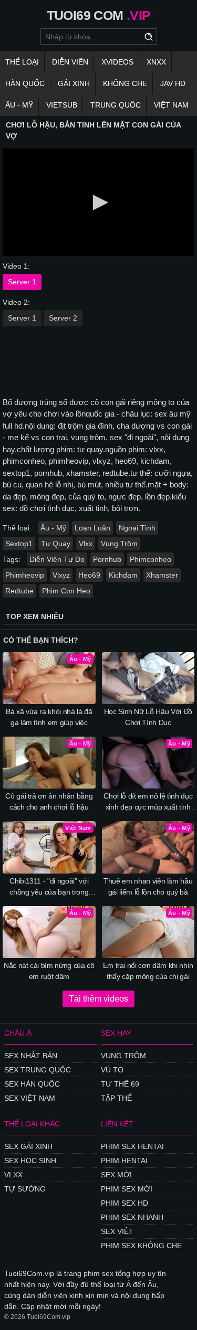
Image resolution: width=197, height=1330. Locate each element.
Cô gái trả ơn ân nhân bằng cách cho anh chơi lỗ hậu (48, 801)
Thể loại (22, 62)
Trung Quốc (115, 105)
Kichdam (123, 575)
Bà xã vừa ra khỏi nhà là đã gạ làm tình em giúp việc (49, 717)
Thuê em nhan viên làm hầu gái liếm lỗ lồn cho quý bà (147, 886)
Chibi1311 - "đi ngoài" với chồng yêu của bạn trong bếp (48, 887)
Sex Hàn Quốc (32, 1084)
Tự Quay (55, 543)
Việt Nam (171, 105)
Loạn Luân (92, 528)
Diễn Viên (70, 62)
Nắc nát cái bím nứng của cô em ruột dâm (49, 971)
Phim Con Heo (66, 591)
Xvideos (117, 62)
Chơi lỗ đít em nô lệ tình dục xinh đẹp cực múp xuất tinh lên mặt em (147, 802)
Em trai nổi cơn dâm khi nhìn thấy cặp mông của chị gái (148, 971)
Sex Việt (117, 1231)
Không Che (125, 83)
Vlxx (85, 543)
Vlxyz (61, 575)
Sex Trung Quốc (37, 1070)
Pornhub (107, 559)
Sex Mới (116, 1175)
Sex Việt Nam (29, 1098)
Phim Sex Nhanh (132, 1217)
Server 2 (63, 318)
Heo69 (89, 575)
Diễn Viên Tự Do (57, 559)
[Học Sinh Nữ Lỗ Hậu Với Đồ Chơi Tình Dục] (148, 678)
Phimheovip (24, 575)
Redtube (19, 591)
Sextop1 (19, 543)
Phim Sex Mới (126, 1189)
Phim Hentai (124, 1160)
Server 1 (22, 282)
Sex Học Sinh (30, 1160)
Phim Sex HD (124, 1203)
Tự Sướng (25, 1189)
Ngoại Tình (137, 528)
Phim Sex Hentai (132, 1146)
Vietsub (61, 105)
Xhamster (162, 575)
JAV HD (172, 83)
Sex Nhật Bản (30, 1055)
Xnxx (156, 62)
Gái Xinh (74, 83)
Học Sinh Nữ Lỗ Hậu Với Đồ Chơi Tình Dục (148, 717)
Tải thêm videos (98, 998)
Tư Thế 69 (120, 1084)
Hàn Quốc (25, 83)
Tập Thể (116, 1098)
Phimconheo (150, 559)
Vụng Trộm (119, 543)
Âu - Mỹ (19, 105)
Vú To (112, 1070)
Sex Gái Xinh (28, 1146)
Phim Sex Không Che (141, 1245)
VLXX (13, 1175)
